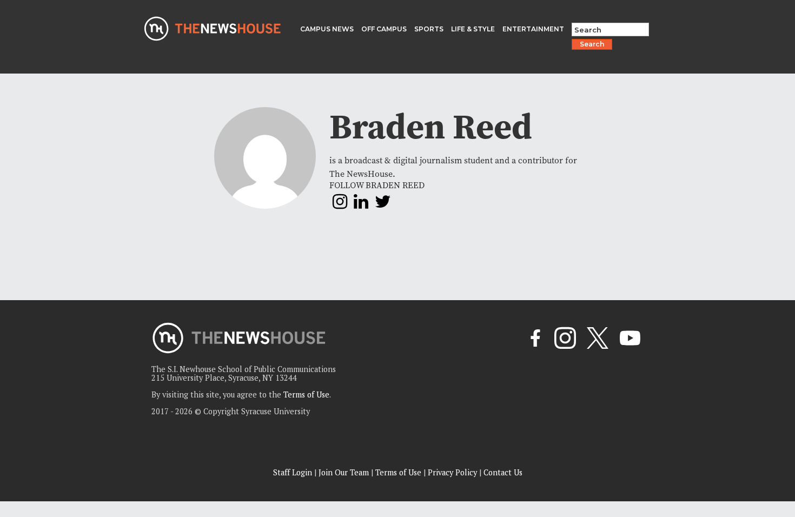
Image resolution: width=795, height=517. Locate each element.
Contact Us (502, 472)
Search (592, 44)
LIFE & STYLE (473, 29)
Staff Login (292, 472)
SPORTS (428, 29)
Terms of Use (306, 394)
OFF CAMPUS (384, 29)
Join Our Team (344, 472)
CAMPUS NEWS (327, 29)
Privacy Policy (452, 472)
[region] (141, 440)
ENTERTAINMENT (533, 29)
